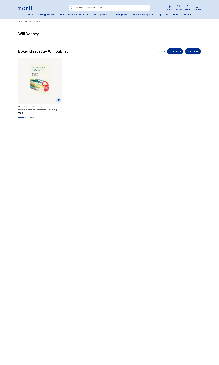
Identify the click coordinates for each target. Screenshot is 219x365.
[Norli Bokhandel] (25, 7)
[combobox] (109, 8)
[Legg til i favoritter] (21, 100)
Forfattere (27, 21)
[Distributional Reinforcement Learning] (40, 78)
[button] (178, 7)
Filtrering (194, 51)
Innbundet (22, 117)
